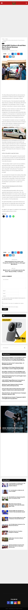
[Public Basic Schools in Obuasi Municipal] (5, 539)
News (3, 43)
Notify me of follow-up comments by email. (13, 303)
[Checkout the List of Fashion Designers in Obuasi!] (5, 533)
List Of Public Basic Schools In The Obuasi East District (17, 525)
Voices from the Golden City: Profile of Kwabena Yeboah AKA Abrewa (17, 518)
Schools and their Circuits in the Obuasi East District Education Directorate (16, 546)
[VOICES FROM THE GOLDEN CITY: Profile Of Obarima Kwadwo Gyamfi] (5, 512)
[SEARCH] (24, 347)
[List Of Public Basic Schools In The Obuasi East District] (5, 526)
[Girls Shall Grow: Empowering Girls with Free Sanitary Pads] (5, 498)
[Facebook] (8, 602)
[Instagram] (15, 602)
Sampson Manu (6, 50)
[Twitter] (11, 602)
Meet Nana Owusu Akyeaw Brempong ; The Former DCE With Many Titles (16, 505)
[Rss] (19, 602)
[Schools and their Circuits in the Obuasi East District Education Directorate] (5, 546)
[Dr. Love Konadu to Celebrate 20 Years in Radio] (5, 492)
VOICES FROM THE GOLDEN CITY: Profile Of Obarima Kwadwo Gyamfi (17, 511)
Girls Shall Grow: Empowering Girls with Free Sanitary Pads (17, 497)
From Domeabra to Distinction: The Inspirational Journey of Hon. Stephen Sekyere (17, 484)
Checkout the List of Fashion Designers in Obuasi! (15, 532)
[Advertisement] (14, 20)
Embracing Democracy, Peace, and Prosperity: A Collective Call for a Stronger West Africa (14, 263)
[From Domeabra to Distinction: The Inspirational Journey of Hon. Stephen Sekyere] (5, 485)
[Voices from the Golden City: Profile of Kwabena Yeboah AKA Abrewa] (5, 519)
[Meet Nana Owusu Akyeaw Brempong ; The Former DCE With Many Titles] (5, 505)
